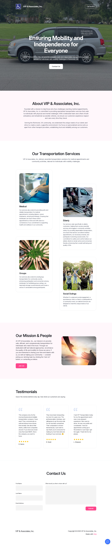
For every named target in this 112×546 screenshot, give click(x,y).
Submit (90, 508)
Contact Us (56, 66)
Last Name (19, 493)
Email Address (20, 503)
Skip (95, 534)
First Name (19, 483)
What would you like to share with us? (56, 483)
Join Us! (21, 366)
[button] (107, 541)
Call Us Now (91, 6)
